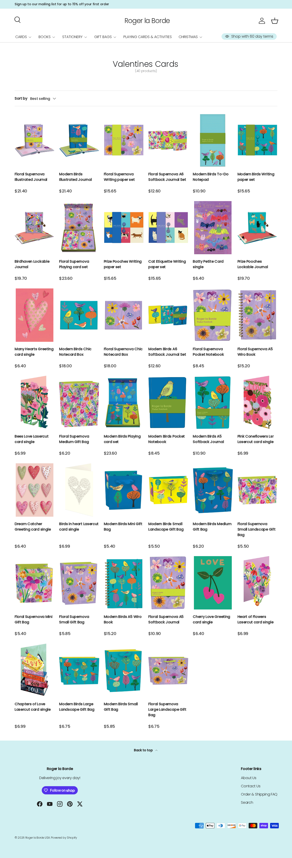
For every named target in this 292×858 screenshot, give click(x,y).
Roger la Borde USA (37, 838)
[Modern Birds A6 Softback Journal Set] (168, 315)
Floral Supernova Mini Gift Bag (33, 619)
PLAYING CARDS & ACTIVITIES (147, 36)
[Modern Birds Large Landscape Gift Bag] (79, 670)
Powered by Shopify (64, 838)
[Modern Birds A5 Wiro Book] (124, 582)
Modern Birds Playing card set (122, 439)
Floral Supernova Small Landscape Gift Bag (256, 529)
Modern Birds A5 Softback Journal (208, 439)
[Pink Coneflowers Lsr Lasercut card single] (257, 402)
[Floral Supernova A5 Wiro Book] (257, 315)
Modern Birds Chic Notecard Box (75, 351)
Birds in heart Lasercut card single (79, 526)
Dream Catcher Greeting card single (33, 526)
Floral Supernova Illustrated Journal (31, 176)
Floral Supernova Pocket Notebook (208, 351)
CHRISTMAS (188, 36)
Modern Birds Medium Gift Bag (212, 526)
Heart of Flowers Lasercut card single (255, 619)
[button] (275, 21)
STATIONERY (72, 36)
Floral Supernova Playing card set (74, 264)
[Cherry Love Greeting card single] (213, 582)
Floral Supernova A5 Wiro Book (255, 351)
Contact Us (250, 786)
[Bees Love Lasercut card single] (35, 402)
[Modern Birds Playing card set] (124, 402)
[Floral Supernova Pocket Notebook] (213, 315)
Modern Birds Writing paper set (255, 176)
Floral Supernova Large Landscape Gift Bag (167, 709)
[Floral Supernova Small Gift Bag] (79, 582)
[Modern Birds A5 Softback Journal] (213, 402)
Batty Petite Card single (208, 264)
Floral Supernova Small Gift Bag (74, 619)
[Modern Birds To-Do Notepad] (213, 140)
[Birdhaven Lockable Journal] (35, 227)
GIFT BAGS (103, 36)
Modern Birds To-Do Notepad (210, 176)
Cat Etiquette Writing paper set (167, 264)
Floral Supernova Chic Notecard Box (123, 351)
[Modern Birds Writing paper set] (257, 140)
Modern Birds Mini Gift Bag (123, 526)
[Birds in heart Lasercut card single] (79, 490)
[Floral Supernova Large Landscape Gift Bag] (168, 670)
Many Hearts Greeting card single (34, 351)
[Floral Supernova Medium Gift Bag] (79, 402)
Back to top (144, 750)
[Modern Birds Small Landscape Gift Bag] (168, 490)
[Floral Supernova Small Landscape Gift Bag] (257, 490)
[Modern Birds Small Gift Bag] (124, 670)
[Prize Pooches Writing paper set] (124, 227)
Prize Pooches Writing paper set (123, 264)
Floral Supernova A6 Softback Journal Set (167, 176)
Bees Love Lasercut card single (31, 439)
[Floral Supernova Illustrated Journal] (35, 140)
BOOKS (45, 36)
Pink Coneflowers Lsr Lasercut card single (255, 439)
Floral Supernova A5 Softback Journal (166, 619)
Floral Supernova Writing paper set (119, 176)
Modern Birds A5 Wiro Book (123, 619)
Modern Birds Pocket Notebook (166, 439)
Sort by (21, 98)
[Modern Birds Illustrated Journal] (79, 140)
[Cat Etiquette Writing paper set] (168, 227)
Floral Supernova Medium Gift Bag (74, 439)
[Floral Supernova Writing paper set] (124, 140)
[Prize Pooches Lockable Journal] (257, 227)
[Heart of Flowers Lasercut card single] (257, 582)
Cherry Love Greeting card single (211, 619)
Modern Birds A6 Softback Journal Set (167, 351)
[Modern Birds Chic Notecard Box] (79, 315)
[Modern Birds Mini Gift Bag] (124, 490)
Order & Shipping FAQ (259, 794)
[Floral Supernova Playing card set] (79, 227)
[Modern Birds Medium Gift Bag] (213, 490)
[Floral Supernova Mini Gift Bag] (35, 582)
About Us (248, 777)
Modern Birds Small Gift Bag (121, 706)
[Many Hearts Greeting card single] (35, 315)
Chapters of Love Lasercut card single (33, 706)
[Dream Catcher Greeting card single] (35, 490)
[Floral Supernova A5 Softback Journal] (168, 582)
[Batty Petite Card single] (213, 227)
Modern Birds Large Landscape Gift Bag (76, 706)
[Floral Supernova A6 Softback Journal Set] (168, 140)
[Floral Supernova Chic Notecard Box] (124, 315)
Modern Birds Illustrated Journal (75, 176)
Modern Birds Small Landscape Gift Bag (165, 526)
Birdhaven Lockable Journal (32, 264)
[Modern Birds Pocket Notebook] (168, 402)
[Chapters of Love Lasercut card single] (35, 670)
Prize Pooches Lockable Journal (252, 264)
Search (247, 802)
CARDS (21, 36)
